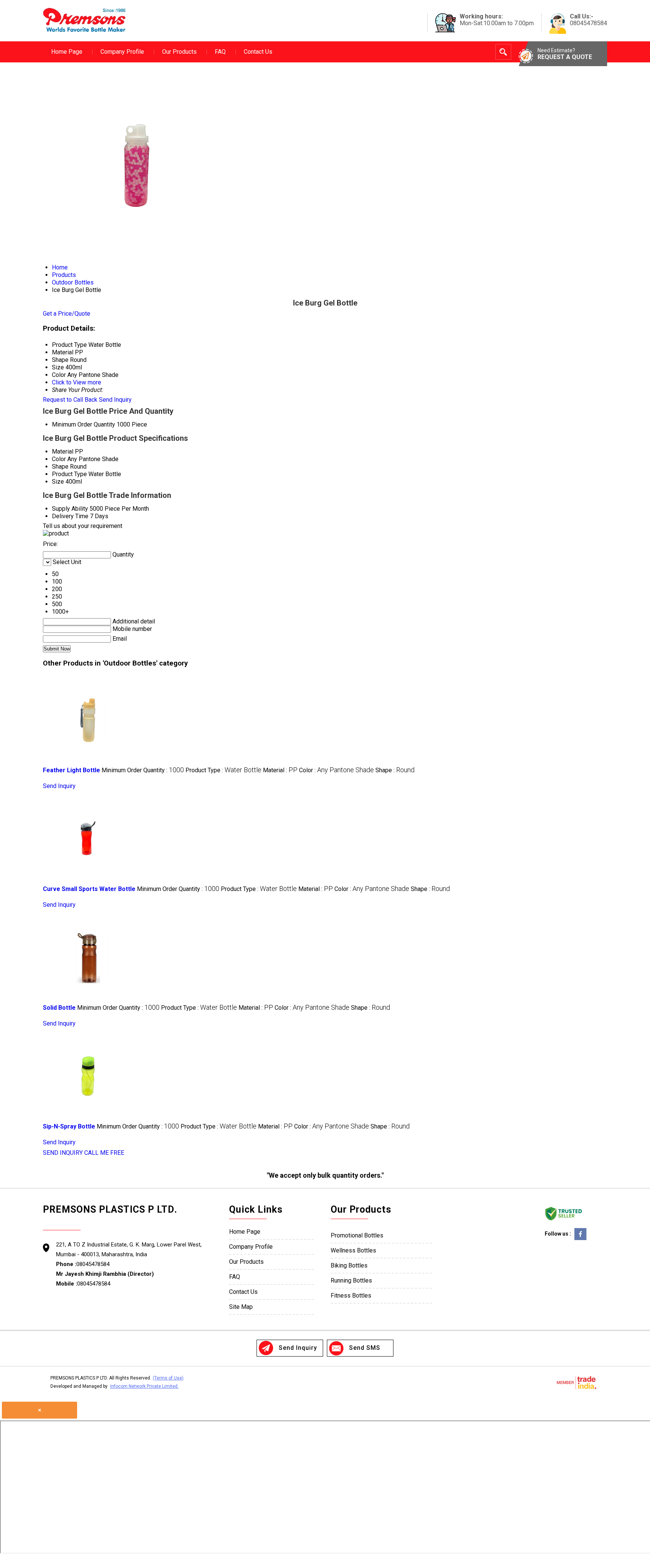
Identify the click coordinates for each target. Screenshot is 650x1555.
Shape (60, 466)
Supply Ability (70, 508)
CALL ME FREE (104, 1152)
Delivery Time (70, 516)
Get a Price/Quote (66, 313)
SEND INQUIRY (63, 1152)
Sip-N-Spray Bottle (69, 1126)
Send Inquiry (115, 399)
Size (58, 481)
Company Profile (122, 51)
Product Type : (223, 770)
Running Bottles (351, 1280)
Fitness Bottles (351, 1295)
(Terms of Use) (168, 1378)
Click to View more (76, 382)
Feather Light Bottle (71, 770)
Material (62, 451)
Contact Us (258, 51)
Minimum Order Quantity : (143, 770)
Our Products (179, 51)
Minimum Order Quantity (83, 424)
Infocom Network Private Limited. (144, 1386)
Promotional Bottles (357, 1235)
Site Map (241, 1306)
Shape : (395, 770)
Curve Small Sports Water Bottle (89, 888)
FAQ (220, 51)
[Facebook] (580, 1239)
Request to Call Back (70, 399)
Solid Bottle (59, 1007)
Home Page (66, 51)
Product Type (69, 474)
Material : (280, 770)
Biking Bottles (349, 1265)
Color (59, 459)
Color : (336, 770)
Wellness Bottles (353, 1250)
